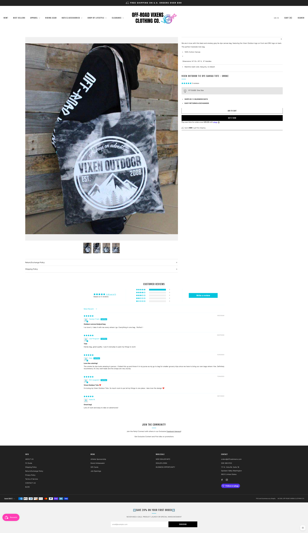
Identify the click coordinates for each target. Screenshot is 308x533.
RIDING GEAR (51, 18)
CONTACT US (30, 483)
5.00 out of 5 (111, 294)
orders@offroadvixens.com (231, 459)
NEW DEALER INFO (163, 459)
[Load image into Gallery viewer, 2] (97, 248)
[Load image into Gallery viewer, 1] (87, 248)
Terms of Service (31, 479)
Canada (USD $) (8, 499)
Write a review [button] (203, 295)
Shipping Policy (31, 467)
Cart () (288, 18)
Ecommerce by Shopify (269, 498)
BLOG (27, 487)
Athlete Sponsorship (98, 459)
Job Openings (96, 471)
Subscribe (183, 524)
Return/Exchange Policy (34, 471)
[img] (88, 316)
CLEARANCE (117, 18)
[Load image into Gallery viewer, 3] (106, 248)
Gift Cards (94, 467)
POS (257, 498)
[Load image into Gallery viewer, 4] (116, 248)
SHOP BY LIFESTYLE (96, 18)
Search (301, 18)
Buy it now (232, 118)
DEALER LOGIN (161, 463)
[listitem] (154, 3)
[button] (187, 83)
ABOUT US (29, 459)
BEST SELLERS (19, 18)
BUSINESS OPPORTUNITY (165, 467)
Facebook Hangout (174, 431)
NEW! (6, 18)
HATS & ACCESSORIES (71, 18)
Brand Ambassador (98, 463)
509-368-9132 (226, 463)
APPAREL (34, 18)
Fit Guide (28, 463)
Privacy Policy (30, 475)
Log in (276, 18)
